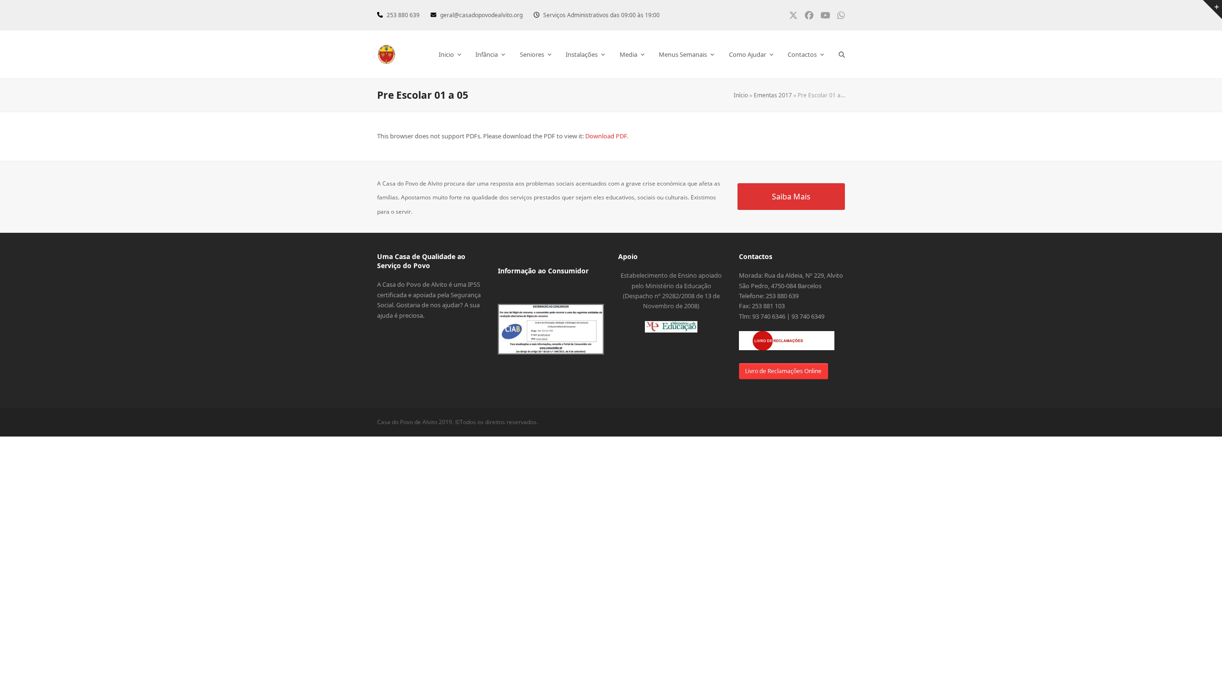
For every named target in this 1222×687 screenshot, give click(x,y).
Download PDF (606, 136)
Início (741, 95)
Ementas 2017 (773, 95)
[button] (842, 54)
